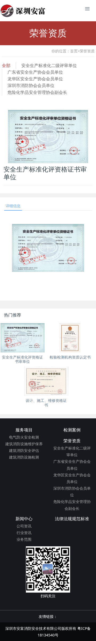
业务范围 (24, 539)
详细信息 (13, 205)
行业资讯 (24, 532)
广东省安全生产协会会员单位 (35, 72)
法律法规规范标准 (72, 519)
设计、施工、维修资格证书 (46, 402)
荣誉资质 (87, 50)
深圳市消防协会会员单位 (30, 85)
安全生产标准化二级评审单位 (49, 65)
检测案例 (72, 430)
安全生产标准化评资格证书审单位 (22, 359)
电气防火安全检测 (24, 437)
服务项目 (24, 430)
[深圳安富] (23, 10)
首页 (75, 50)
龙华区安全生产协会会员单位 (35, 79)
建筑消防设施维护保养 (24, 443)
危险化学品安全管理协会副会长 (37, 92)
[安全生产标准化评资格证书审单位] (23, 337)
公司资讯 (24, 525)
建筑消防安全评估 (24, 450)
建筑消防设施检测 (24, 457)
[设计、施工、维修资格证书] (46, 381)
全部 (6, 65)
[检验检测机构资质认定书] (70, 337)
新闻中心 (24, 519)
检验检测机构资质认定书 (70, 357)
